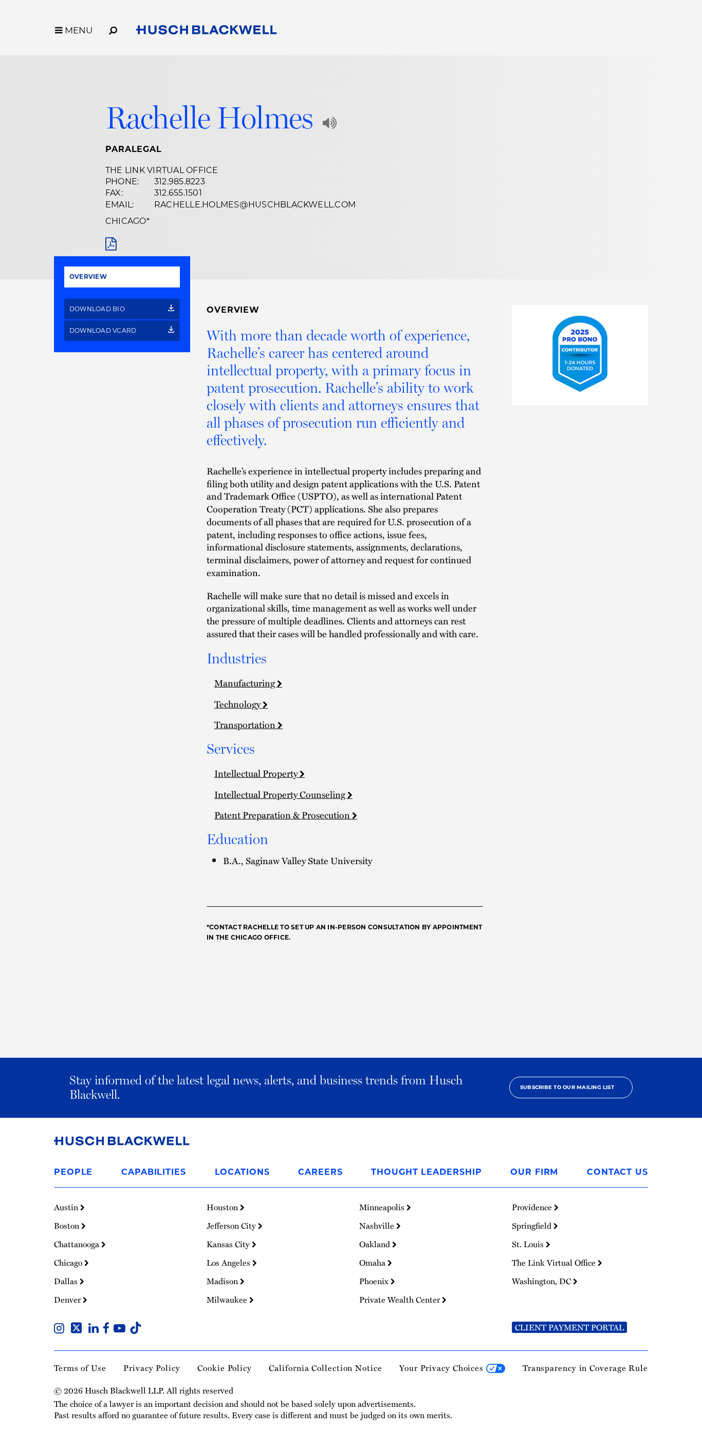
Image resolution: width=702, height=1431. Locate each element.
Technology (238, 704)
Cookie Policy (224, 1368)
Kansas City (229, 1244)
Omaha (373, 1262)
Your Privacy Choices (442, 1368)
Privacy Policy (151, 1368)
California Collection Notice (325, 1368)
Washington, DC (542, 1281)
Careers (320, 1172)
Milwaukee (228, 1299)
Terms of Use (80, 1368)
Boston (67, 1225)
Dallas (67, 1281)
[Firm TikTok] (136, 1329)
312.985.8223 (179, 181)
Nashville (377, 1225)
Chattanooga (77, 1244)
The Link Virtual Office (161, 170)
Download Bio (97, 309)
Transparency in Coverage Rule (585, 1368)
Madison (223, 1281)
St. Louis (529, 1244)
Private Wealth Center (400, 1299)
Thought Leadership (426, 1172)
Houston (223, 1207)
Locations (242, 1172)
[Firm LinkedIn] (95, 1329)
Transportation (246, 724)
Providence (533, 1207)
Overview (88, 276)
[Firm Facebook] (108, 1329)
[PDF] (111, 244)
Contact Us (617, 1172)
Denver (68, 1299)
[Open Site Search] (113, 29)
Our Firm (534, 1172)
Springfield (532, 1225)
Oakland (375, 1244)
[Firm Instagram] (61, 1329)
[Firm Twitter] (78, 1329)
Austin (67, 1207)
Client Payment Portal (569, 1327)
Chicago (125, 221)
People (73, 1172)
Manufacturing (245, 683)
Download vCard (103, 330)
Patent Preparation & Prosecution (283, 815)
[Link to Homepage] (206, 32)
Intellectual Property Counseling (280, 794)
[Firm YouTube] (122, 1329)
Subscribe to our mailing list (567, 1087)
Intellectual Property (257, 773)
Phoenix (375, 1281)
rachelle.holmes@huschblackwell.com (255, 204)
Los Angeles (229, 1262)
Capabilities (153, 1172)
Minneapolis (383, 1207)
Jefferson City (232, 1225)
